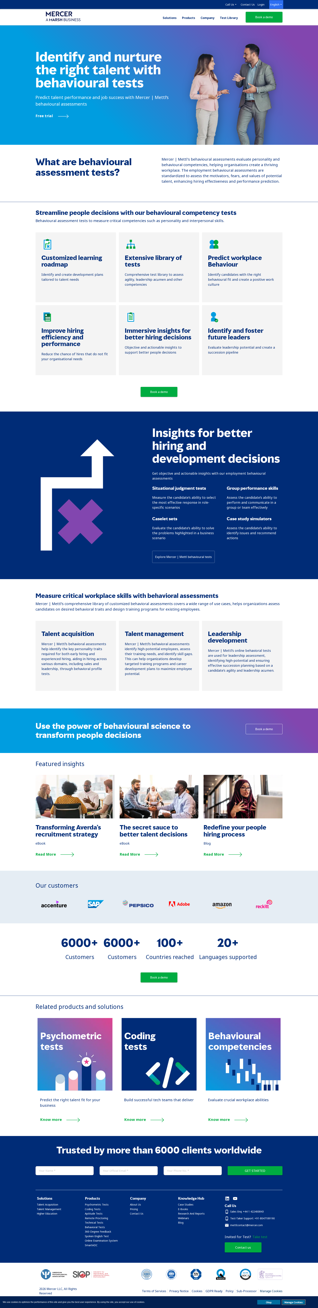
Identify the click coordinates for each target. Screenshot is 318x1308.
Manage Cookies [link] (271, 1291)
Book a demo (264, 17)
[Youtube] (235, 1199)
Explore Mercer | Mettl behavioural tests (183, 557)
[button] (56, 1198)
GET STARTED (255, 1171)
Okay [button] (269, 1302)
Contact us (243, 1247)
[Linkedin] (227, 1199)
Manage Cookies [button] (294, 1302)
